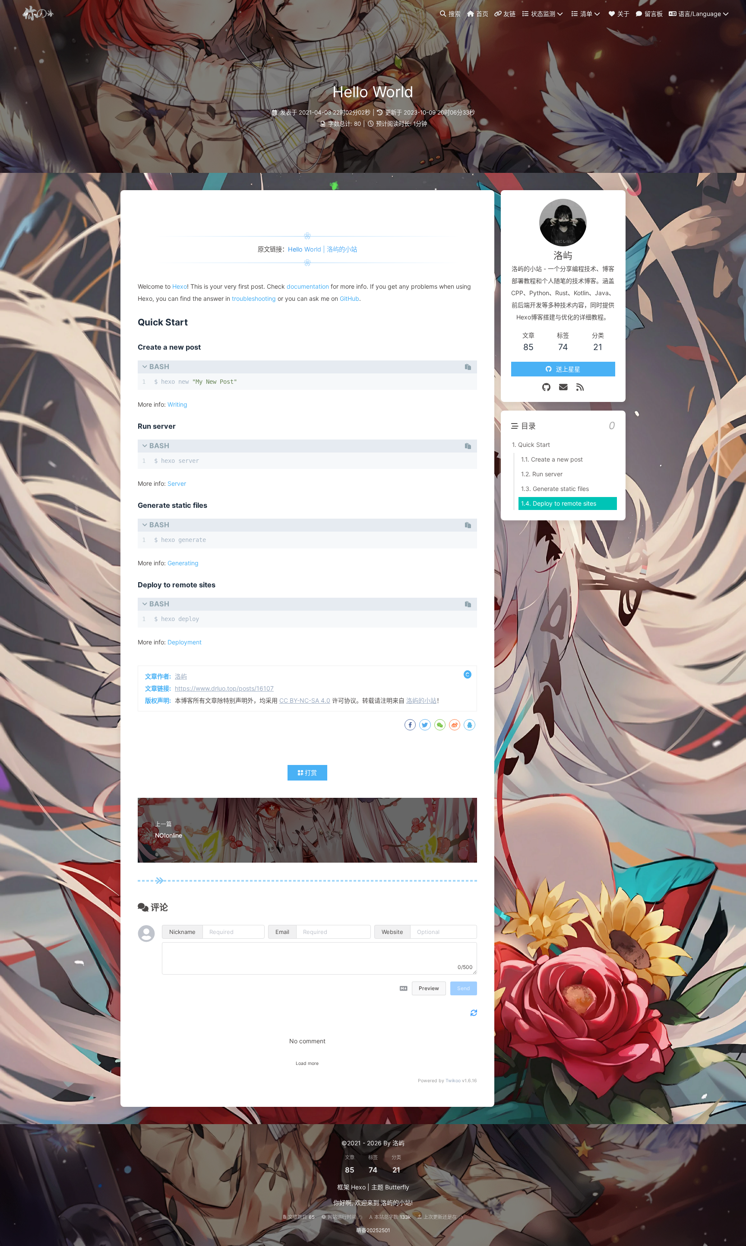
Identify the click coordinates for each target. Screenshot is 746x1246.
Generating (183, 563)
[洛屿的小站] (39, 12)
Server (177, 483)
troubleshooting (254, 298)
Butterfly (397, 1187)
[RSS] (580, 387)
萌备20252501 (373, 1230)
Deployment (185, 642)
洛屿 (181, 676)
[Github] (546, 387)
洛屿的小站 (421, 700)
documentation (308, 286)
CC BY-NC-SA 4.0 (304, 700)
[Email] (563, 387)
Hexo (179, 286)
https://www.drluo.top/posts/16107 (224, 688)
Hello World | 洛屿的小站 (322, 249)
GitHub (349, 298)
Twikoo (453, 1080)
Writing (177, 404)
